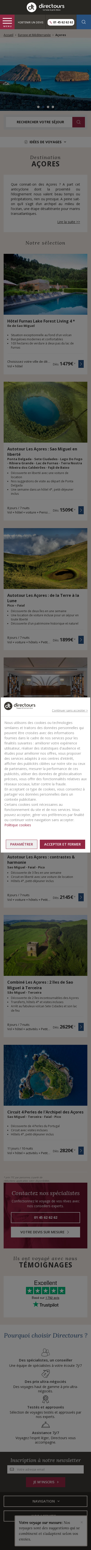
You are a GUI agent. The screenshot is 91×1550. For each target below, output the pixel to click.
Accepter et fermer (62, 844)
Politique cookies (17, 825)
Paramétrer (21, 844)
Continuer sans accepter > (70, 710)
